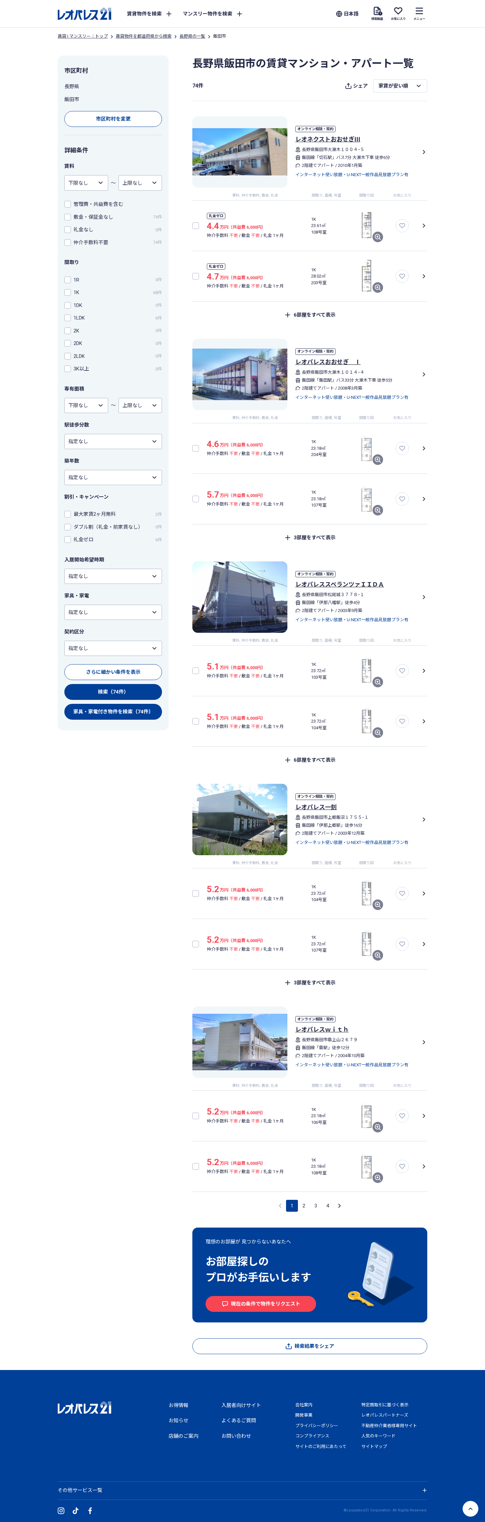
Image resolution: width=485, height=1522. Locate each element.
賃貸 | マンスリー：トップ (83, 36)
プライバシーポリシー (316, 1425)
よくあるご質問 (238, 1421)
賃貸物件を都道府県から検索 (144, 36)
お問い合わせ (236, 1436)
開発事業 (303, 1415)
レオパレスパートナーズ (384, 1415)
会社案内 (303, 1404)
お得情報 (178, 1405)
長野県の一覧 (192, 36)
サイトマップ (374, 1446)
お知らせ (178, 1421)
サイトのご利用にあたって (320, 1446)
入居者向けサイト (241, 1405)
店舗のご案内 (183, 1436)
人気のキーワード (378, 1435)
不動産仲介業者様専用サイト (389, 1425)
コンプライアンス (312, 1435)
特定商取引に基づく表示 (384, 1404)
